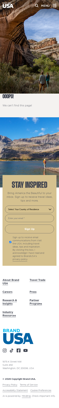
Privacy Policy (10, 384)
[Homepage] (8, 7)
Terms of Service (29, 384)
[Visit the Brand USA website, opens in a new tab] (18, 336)
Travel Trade (37, 280)
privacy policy (20, 259)
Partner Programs (36, 302)
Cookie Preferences (40, 390)
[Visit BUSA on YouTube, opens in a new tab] (25, 350)
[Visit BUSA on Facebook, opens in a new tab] (18, 350)
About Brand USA (11, 281)
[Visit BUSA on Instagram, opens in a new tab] (5, 350)
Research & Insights (10, 302)
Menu (45, 6)
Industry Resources (9, 313)
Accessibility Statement (15, 390)
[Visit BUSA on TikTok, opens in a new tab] (11, 350)
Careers (7, 292)
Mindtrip (26, 396)
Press (33, 292)
